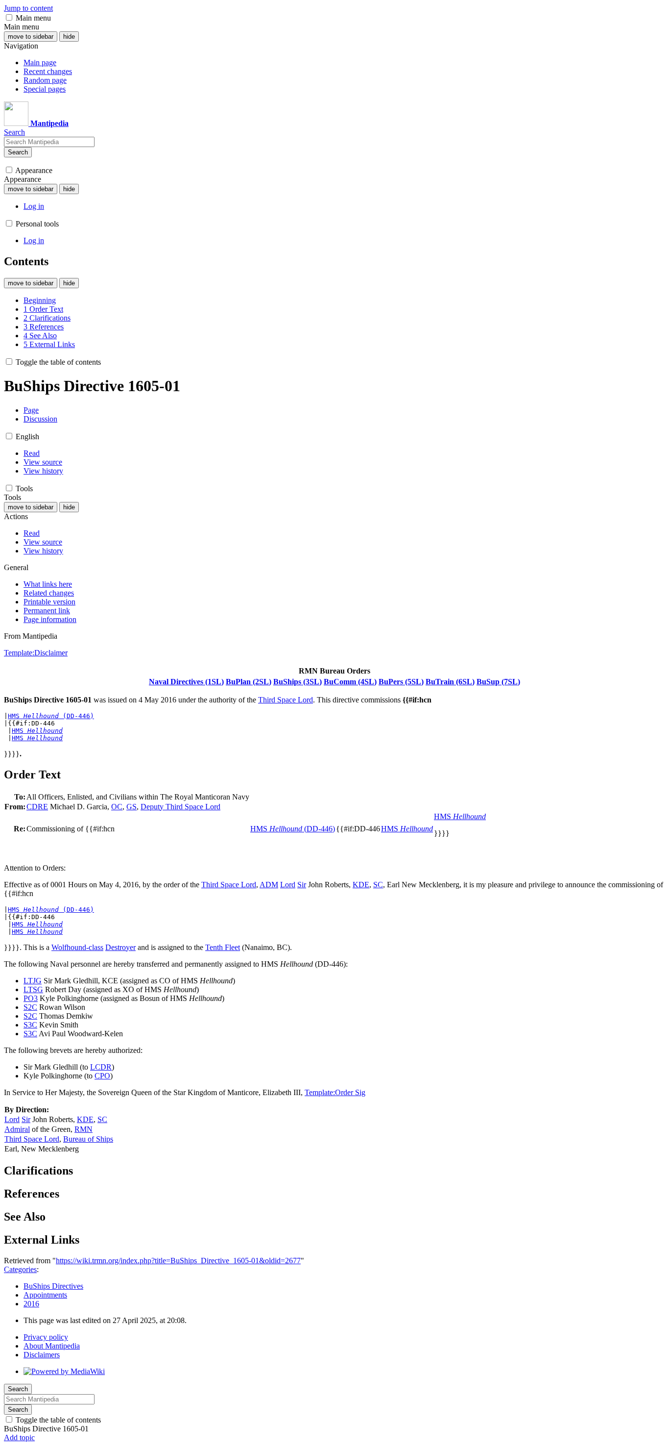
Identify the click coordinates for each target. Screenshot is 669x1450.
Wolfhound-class (77, 947)
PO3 (31, 998)
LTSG (33, 989)
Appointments (45, 1295)
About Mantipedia (52, 1346)
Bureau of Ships (88, 1139)
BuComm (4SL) (350, 681)
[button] (9, 17)
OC (116, 806)
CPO (102, 1076)
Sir (301, 884)
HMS (37, 730)
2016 (31, 1304)
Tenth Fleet (222, 947)
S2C (30, 1007)
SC (378, 884)
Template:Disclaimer (36, 653)
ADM (269, 884)
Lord (287, 884)
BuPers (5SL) (401, 681)
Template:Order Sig (335, 1092)
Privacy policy (46, 1337)
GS (131, 806)
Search (18, 152)
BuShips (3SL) (297, 681)
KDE (361, 884)
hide (69, 36)
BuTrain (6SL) (450, 681)
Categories (20, 1269)
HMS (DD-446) (51, 716)
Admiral (17, 1129)
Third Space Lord (285, 700)
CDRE (37, 806)
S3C (30, 1025)
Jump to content (28, 8)
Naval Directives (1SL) (186, 681)
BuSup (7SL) (498, 681)
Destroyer (120, 947)
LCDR (101, 1067)
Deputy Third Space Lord (180, 806)
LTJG (33, 980)
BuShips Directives (53, 1286)
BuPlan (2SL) (248, 681)
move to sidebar (30, 36)
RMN (83, 1129)
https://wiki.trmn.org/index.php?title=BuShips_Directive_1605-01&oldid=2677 (178, 1260)
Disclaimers (42, 1354)
